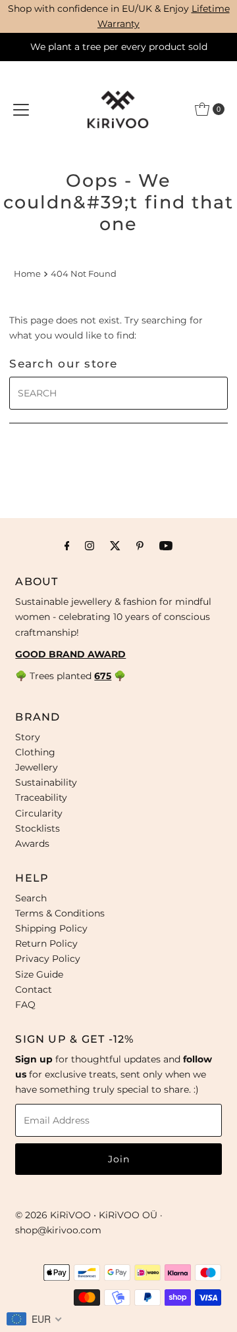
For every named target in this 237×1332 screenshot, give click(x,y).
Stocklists (37, 828)
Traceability (41, 797)
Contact (33, 989)
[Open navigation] (21, 109)
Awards (32, 843)
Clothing (35, 752)
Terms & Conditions (60, 913)
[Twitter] (115, 545)
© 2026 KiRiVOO (53, 1215)
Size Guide (39, 974)
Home (27, 273)
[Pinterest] (140, 545)
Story (27, 737)
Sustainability (46, 782)
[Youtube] (165, 545)
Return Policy (46, 943)
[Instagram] (89, 545)
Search (31, 898)
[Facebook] (67, 545)
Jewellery (36, 767)
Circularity (39, 813)
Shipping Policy (51, 928)
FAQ (25, 1005)
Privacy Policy (47, 958)
